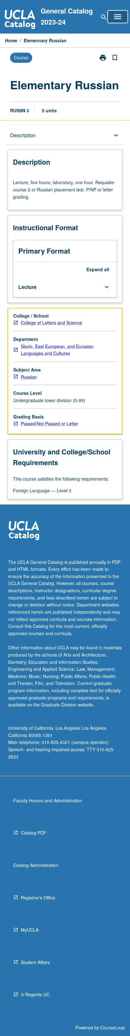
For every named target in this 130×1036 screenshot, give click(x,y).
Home (11, 40)
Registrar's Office (38, 897)
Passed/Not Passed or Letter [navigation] (49, 423)
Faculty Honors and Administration (47, 800)
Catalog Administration (35, 865)
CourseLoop (112, 1027)
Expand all (97, 269)
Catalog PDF (33, 832)
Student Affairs (35, 962)
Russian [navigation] (29, 377)
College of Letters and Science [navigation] (51, 322)
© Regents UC (35, 994)
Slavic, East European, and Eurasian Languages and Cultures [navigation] (57, 350)
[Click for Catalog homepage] (20, 20)
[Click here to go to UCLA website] (24, 531)
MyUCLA (29, 930)
